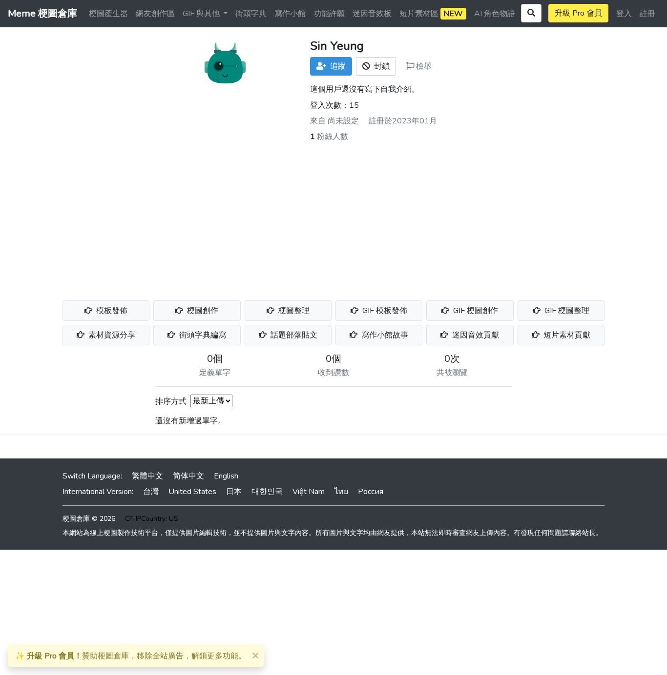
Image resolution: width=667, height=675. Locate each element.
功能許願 (329, 13)
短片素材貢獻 (566, 335)
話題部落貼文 (293, 335)
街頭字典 (251, 13)
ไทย (341, 491)
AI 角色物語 (494, 13)
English (226, 476)
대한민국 (267, 491)
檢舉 (423, 66)
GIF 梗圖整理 (565, 310)
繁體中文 (147, 476)
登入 (624, 13)
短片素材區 (431, 13)
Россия (370, 491)
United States (192, 491)
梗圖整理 (293, 310)
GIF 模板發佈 (383, 310)
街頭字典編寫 (201, 335)
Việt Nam (308, 491)
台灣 (151, 491)
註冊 (647, 13)
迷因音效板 (372, 13)
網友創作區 (155, 13)
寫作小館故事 (383, 335)
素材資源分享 (110, 335)
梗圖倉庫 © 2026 (89, 518)
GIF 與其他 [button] (202, 13)
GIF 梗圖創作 (474, 310)
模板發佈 (110, 310)
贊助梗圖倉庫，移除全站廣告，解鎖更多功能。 (130, 656)
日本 (234, 491)
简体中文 (188, 476)
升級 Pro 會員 (578, 13)
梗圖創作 (201, 310)
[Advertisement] (333, 215)
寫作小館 (290, 13)
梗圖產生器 (108, 13)
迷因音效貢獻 (474, 335)
